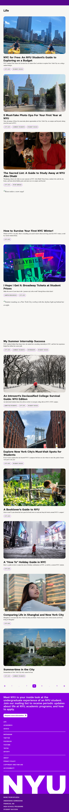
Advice (6, 729)
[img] (34, 35)
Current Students (19, 127)
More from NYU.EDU (11, 797)
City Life (7, 69)
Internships (31, 350)
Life (5, 722)
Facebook (8, 741)
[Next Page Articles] (64, 686)
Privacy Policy (10, 761)
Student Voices (18, 69)
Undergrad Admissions (13, 801)
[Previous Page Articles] (5, 686)
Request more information (14, 715)
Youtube (7, 745)
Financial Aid (9, 803)
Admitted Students (10, 405)
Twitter (7, 738)
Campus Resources (10, 295)
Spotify (7, 752)
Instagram (8, 734)
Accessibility (9, 768)
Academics (8, 725)
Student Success (11, 809)
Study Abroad (17, 185)
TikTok (6, 748)
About (6, 758)
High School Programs (13, 806)
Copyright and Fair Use (13, 765)
